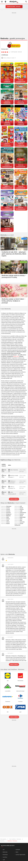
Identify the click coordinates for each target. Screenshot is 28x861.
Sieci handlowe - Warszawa (15, 839)
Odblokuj (21, 159)
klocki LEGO (16, 356)
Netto (17, 852)
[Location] (5, 1)
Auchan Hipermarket (20, 854)
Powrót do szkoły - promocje (13, 6)
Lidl (3, 849)
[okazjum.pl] (14, 2)
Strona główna (3, 839)
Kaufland (18, 849)
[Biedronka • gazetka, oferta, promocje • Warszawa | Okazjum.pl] (14, 45)
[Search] (26, 1)
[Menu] (1, 1)
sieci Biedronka (10, 460)
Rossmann (5, 854)
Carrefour (5, 857)
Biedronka (2, 840)
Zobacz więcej (14, 499)
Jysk (4, 859)
